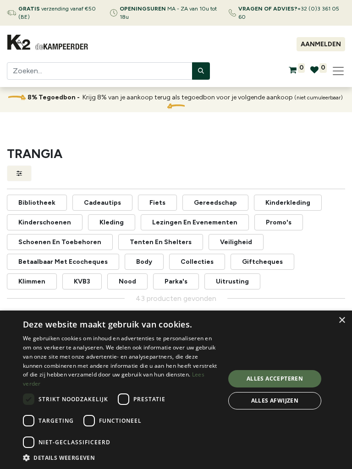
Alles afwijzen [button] (275, 400)
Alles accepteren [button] (275, 378)
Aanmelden (321, 44)
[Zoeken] (201, 71)
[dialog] (176, 390)
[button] (121, 457)
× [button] (341, 320)
